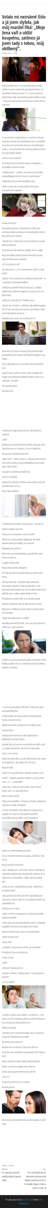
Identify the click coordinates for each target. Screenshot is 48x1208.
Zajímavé (10, 1165)
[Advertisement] (24, 411)
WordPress (26, 1199)
